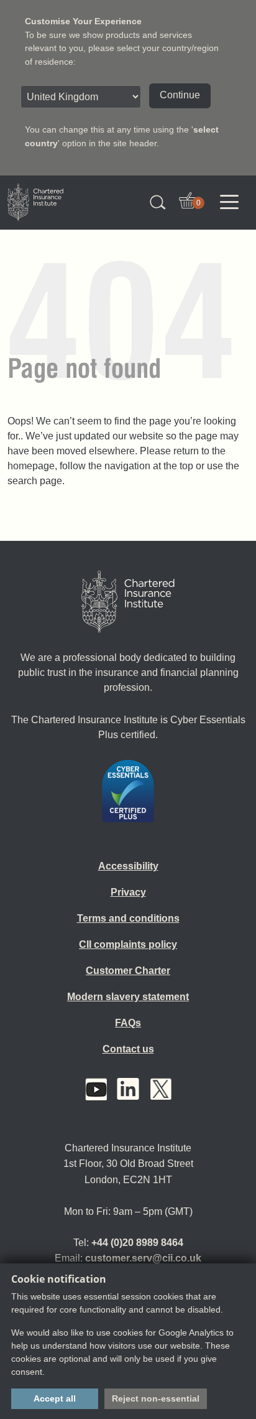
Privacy (128, 892)
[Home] (128, 602)
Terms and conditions (128, 918)
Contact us (128, 1049)
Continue (180, 95)
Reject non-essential (155, 1398)
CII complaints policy (128, 944)
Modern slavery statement (128, 996)
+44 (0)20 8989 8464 (137, 1242)
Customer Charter (128, 970)
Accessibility (128, 866)
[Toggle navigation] (229, 202)
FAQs (128, 1023)
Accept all (55, 1398)
